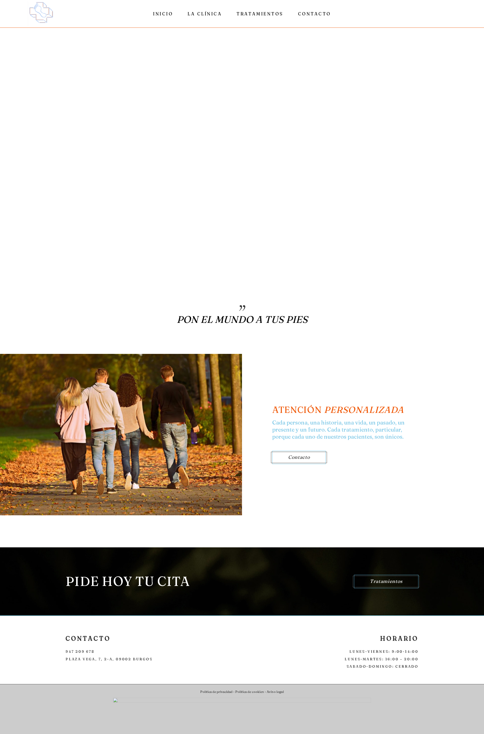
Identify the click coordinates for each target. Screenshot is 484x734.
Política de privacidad (216, 692)
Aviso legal (275, 692)
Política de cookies (249, 692)
